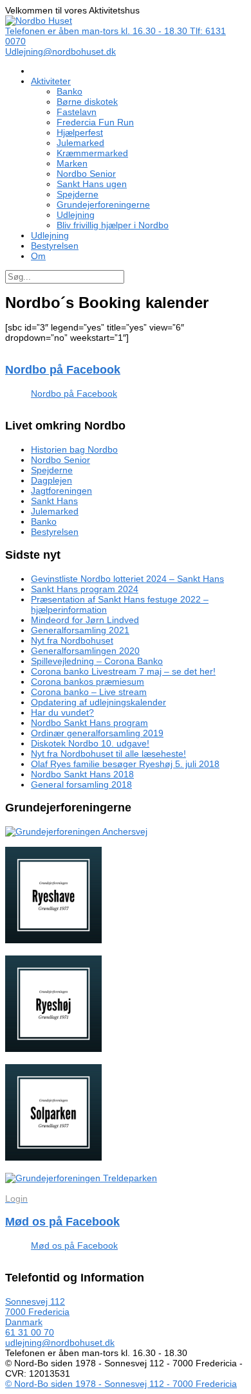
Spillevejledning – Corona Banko (97, 661)
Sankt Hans (54, 501)
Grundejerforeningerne (103, 204)
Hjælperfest (80, 132)
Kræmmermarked (92, 153)
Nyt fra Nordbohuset (72, 640)
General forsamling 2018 (81, 784)
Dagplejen (51, 480)
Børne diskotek (87, 101)
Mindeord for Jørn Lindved (85, 620)
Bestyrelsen (55, 245)
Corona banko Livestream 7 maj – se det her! (123, 671)
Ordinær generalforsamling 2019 (97, 733)
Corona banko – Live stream (89, 692)
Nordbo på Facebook (62, 369)
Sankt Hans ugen (92, 184)
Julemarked (80, 143)
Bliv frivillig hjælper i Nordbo (113, 225)
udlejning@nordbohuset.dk (60, 1342)
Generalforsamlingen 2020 (85, 651)
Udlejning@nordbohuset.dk (60, 51)
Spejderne (77, 194)
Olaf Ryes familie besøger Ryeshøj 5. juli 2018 (125, 764)
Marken (72, 163)
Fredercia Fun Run (95, 122)
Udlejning (76, 215)
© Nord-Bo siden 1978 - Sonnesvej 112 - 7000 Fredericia (121, 1384)
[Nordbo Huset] (38, 20)
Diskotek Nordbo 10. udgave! (90, 743)
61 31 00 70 (29, 1332)
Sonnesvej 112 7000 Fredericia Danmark (37, 1311)
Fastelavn (77, 112)
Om (38, 256)
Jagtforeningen (61, 490)
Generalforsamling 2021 (80, 630)
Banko (69, 91)
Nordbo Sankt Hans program (89, 723)
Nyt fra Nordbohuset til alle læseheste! (108, 753)
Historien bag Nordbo (74, 449)
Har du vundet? (62, 712)
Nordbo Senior (86, 173)
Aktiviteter (51, 81)
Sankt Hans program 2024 (84, 589)
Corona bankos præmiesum (87, 681)
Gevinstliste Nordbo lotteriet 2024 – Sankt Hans (127, 579)
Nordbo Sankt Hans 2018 (82, 774)
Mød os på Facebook (62, 1221)
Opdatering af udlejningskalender (98, 702)
